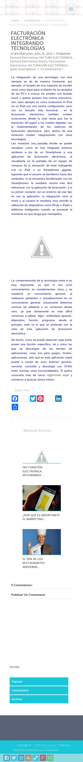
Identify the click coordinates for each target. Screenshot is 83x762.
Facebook (6, 758)
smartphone (32, 20)
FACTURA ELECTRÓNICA (55, 57)
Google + (43, 758)
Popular (17, 681)
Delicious (35, 758)
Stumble (28, 758)
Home (15, 20)
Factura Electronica (24, 57)
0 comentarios (50, 69)
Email (50, 758)
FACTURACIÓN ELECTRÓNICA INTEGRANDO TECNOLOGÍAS (28, 40)
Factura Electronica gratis (28, 61)
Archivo (17, 699)
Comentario (20, 690)
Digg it (21, 758)
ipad (13, 69)
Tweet (14, 758)
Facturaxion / (49, 745)
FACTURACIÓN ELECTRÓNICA (47, 65)
